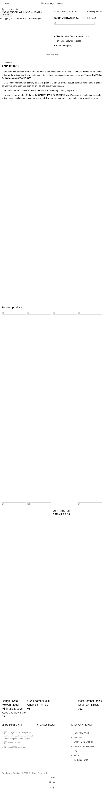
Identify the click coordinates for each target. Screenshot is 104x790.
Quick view (5, 696)
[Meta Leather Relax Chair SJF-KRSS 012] (90, 407)
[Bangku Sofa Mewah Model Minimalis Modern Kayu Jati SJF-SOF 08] (14, 407)
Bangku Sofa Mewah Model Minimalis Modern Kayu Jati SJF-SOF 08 (14, 708)
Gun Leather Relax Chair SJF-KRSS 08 (38, 704)
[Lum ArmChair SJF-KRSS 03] (65, 407)
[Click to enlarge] (7, 9)
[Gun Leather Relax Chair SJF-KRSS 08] (39, 407)
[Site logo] (52, 4)
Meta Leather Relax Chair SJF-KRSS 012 (90, 704)
